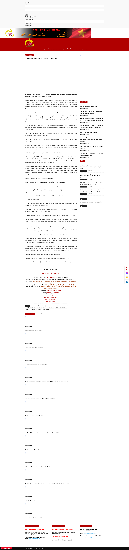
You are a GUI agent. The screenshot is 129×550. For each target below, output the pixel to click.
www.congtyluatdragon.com (50, 297)
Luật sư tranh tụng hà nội (30, 500)
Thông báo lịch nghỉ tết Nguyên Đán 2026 (34, 415)
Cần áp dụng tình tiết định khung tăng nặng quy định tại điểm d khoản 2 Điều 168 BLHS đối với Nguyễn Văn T (91, 139)
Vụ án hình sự (83, 170)
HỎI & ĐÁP (69, 49)
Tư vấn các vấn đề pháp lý (60, 307)
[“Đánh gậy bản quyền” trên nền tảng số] (51, 338)
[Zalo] (127, 281)
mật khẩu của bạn (29, 13)
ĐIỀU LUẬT (61, 49)
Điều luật (82, 108)
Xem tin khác (39, 314)
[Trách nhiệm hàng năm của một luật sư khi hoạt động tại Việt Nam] (51, 389)
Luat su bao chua (30, 60)
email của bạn (28, 23)
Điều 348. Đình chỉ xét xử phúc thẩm (88, 106)
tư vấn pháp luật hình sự (30, 309)
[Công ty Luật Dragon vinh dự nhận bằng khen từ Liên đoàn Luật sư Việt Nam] (51, 423)
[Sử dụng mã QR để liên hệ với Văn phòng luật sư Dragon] (51, 457)
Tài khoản (27, 8)
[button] (102, 40)
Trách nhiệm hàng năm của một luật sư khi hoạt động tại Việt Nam (40, 398)
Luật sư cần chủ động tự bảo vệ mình (33, 330)
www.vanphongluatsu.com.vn (50, 295)
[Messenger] (127, 273)
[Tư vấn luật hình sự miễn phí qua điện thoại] (51, 508)
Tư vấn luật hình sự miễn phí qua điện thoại (35, 517)
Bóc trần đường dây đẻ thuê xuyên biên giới (90, 197)
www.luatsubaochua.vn (50, 299)
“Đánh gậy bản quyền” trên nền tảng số (34, 347)
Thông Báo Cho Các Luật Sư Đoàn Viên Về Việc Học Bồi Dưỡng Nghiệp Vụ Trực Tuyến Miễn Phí (47, 483)
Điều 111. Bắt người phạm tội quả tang (89, 132)
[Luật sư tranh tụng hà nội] (51, 491)
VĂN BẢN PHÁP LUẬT (78, 49)
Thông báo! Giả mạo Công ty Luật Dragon (34, 449)
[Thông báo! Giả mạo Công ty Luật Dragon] (51, 440)
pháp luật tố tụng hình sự (48, 307)
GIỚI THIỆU (36, 49)
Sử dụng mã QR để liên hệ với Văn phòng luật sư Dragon (38, 466)
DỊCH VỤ (43, 49)
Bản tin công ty (29, 55)
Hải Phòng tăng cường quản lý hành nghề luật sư (36, 364)
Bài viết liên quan (30, 314)
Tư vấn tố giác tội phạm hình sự (43, 309)
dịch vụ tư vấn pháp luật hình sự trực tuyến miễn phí (57, 306)
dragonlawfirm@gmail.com (52, 292)
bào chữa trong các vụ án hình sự (38, 306)
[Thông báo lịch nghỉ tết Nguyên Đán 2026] (51, 406)
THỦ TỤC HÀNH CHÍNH (52, 49)
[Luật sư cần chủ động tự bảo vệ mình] (51, 321)
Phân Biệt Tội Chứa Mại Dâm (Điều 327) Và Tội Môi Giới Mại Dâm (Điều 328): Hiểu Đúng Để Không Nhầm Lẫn (92, 175)
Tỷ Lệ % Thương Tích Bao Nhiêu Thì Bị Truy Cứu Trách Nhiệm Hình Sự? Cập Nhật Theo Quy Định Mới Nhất (91, 166)
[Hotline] (127, 268)
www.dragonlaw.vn (50, 301)
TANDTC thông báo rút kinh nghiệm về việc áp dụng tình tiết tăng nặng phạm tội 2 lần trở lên (46, 381)
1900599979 (7, 548)
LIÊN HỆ (87, 49)
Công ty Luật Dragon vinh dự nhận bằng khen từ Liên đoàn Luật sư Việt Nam (42, 432)
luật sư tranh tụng (29, 307)
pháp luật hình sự (38, 307)
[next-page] (25, 521)
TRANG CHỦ (28, 49)
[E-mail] (127, 277)
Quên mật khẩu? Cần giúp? (31, 16)
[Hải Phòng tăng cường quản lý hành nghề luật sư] (51, 355)
